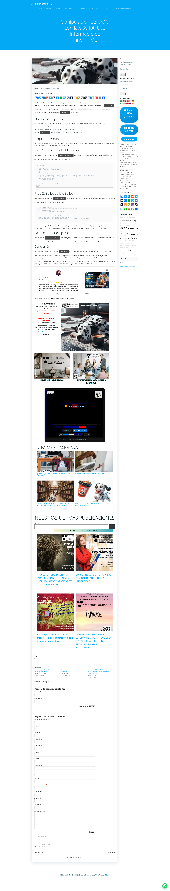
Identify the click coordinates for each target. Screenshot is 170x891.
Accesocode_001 (39, 811)
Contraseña (38, 698)
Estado (36, 759)
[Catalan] (123, 101)
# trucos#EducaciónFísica (126, 240)
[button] (81, 284)
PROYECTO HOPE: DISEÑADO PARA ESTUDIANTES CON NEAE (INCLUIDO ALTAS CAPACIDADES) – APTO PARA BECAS (128, 148)
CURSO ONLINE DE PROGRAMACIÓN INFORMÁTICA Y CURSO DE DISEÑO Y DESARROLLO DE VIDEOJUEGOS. (128, 184)
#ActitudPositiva (124, 245)
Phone (36, 778)
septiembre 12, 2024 (54, 88)
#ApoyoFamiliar (130, 217)
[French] (128, 101)
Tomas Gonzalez (41, 88)
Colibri (108, 875)
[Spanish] (133, 103)
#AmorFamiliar (123, 217)
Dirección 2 (38, 745)
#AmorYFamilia (133, 223)
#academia (123, 220)
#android (122, 225)
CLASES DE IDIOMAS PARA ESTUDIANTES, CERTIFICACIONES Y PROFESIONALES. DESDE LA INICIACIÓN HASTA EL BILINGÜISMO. (94, 641)
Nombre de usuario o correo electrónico (46, 692)
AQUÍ (43, 332)
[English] (126, 101)
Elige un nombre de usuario (43, 719)
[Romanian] (128, 103)
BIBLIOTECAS (68, 8)
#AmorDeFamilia (132, 245)
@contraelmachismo (124, 223)
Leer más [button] (41, 293)
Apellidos (37, 732)
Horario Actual (38, 791)
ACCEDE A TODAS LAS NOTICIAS (83, 530)
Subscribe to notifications (128, 266)
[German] (133, 101)
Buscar (36, 523)
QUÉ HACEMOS (80, 8)
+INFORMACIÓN (106, 8)
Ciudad (36, 752)
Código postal (38, 765)
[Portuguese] (126, 103)
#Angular (125, 250)
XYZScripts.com (91, 881)
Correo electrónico (40, 785)
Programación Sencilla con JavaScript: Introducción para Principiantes (92, 504)
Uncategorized (46, 844)
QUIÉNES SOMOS (93, 8)
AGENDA (58, 8)
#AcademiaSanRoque (130, 237)
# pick (126, 225)
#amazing (131, 220)
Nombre (37, 726)
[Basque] (121, 101)
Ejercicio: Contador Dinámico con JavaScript (89, 474)
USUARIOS (49, 8)
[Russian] (130, 103)
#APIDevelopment (131, 228)
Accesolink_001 (39, 804)
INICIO (41, 8)
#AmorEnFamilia (124, 247)
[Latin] (123, 103)
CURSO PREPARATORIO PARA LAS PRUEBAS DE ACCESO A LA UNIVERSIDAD (93, 578)
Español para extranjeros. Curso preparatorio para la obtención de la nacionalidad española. (55, 637)
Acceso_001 (38, 798)
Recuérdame (84, 706)
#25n (129, 225)
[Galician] (130, 101)
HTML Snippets (78, 881)
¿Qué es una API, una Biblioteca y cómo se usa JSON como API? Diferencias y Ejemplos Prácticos (54, 504)
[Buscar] (112, 526)
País (35, 772)
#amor (121, 231)
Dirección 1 (38, 739)
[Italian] (121, 103)
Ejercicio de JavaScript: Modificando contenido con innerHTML (53, 474)
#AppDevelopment (131, 234)
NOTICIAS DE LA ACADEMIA (123, 8)
